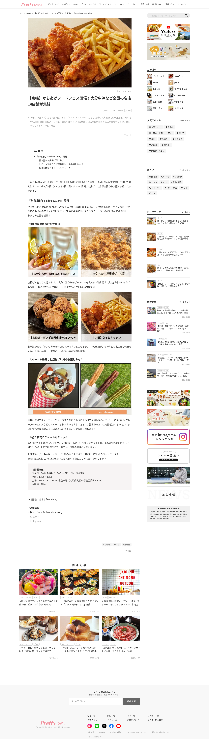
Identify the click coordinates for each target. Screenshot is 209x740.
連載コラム (169, 4)
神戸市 (181, 133)
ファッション (119, 4)
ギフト (185, 187)
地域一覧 (111, 716)
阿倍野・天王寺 (157, 150)
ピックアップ (53, 4)
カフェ (165, 182)
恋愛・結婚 (145, 4)
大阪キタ (178, 139)
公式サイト (35, 516)
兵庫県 (165, 139)
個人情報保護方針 (116, 732)
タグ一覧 (131, 716)
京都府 (154, 144)
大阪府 (170, 127)
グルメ (83, 4)
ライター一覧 (153, 716)
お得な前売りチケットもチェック (55, 167)
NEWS (75, 4)
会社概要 (90, 732)
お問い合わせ (133, 720)
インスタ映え (171, 187)
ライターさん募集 (155, 720)
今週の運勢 (177, 182)
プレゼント (66, 4)
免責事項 (102, 732)
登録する (131, 701)
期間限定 (127, 545)
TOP (21, 13)
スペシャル (181, 4)
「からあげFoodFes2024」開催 (51, 156)
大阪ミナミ (156, 127)
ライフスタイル (105, 4)
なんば (166, 144)
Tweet (127, 135)
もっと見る (183, 120)
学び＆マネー (157, 4)
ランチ (117, 545)
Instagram (35, 521)
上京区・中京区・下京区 (161, 133)
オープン (153, 182)
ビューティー (132, 4)
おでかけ (92, 4)
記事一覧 (91, 716)
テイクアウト (155, 187)
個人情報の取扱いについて (138, 732)
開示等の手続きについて (161, 732)
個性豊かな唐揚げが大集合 (51, 160)
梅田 (153, 139)
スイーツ (166, 176)
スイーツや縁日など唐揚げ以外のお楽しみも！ (61, 164)
